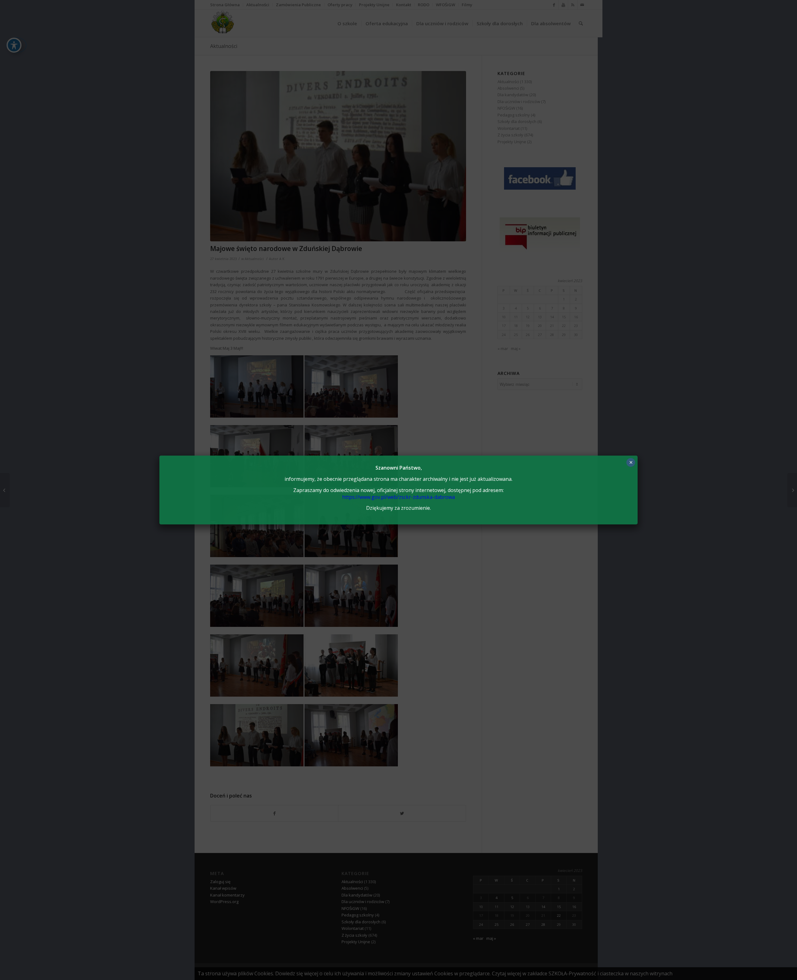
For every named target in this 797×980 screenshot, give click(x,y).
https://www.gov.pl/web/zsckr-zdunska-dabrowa (398, 497)
